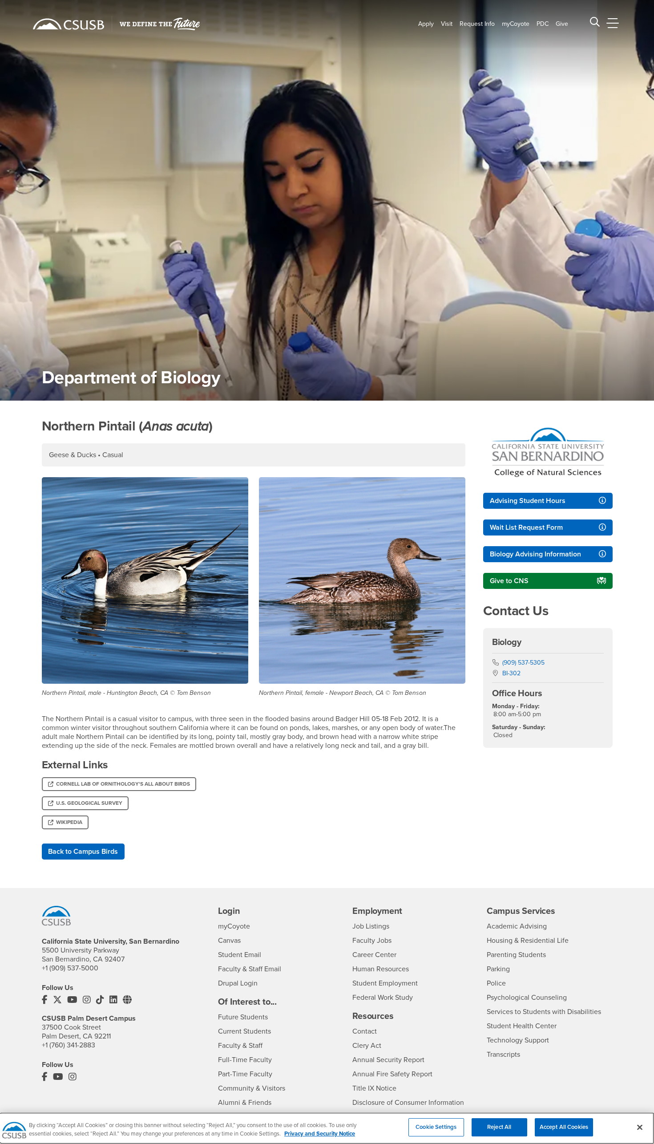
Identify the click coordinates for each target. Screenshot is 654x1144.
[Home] (68, 24)
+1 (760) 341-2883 (68, 1045)
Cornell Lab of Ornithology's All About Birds (123, 784)
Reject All (499, 1127)
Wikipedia (69, 822)
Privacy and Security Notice (319, 1134)
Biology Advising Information (535, 554)
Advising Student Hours (527, 500)
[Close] (640, 1127)
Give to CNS (509, 580)
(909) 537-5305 (523, 662)
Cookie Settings (436, 1127)
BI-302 (511, 673)
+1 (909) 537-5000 (70, 968)
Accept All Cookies (564, 1127)
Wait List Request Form (526, 527)
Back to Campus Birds (83, 851)
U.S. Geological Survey (89, 803)
